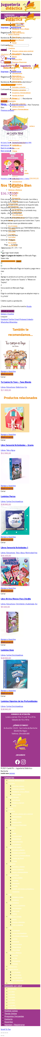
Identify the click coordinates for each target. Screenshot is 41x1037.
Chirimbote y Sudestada (25, 603)
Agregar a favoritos (7, 314)
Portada (4, 104)
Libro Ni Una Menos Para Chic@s (16, 598)
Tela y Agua (10, 450)
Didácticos (20, 387)
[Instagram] (23, 763)
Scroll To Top (6, 1029)
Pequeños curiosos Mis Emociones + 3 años (15, 178)
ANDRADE (12, 773)
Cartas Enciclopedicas (14, 501)
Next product (6, 150)
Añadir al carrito (8, 311)
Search (19, 261)
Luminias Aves (7, 650)
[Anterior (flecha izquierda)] (1, 1035)
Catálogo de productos (17, 104)
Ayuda (29, 306)
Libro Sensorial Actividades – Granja (17, 445)
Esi (26, 387)
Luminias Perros (8, 496)
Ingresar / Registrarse (15, 1025)
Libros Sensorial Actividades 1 (14, 547)
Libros (3, 387)
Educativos (10, 387)
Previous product (7, 110)
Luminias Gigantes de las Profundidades (19, 701)
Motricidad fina (31, 552)
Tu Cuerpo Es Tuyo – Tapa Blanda (16, 382)
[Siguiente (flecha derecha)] (3, 1035)
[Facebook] (17, 763)
